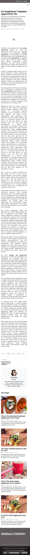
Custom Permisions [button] (14, 552)
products (8, 353)
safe (14, 353)
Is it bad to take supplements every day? (13, 516)
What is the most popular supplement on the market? (11, 482)
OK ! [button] (5, 552)
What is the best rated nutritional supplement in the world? (13, 417)
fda (3, 353)
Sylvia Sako (4, 28)
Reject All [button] (24, 552)
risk (23, 353)
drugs (19, 353)
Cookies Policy (21, 550)
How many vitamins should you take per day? (14, 449)
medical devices (21, 129)
